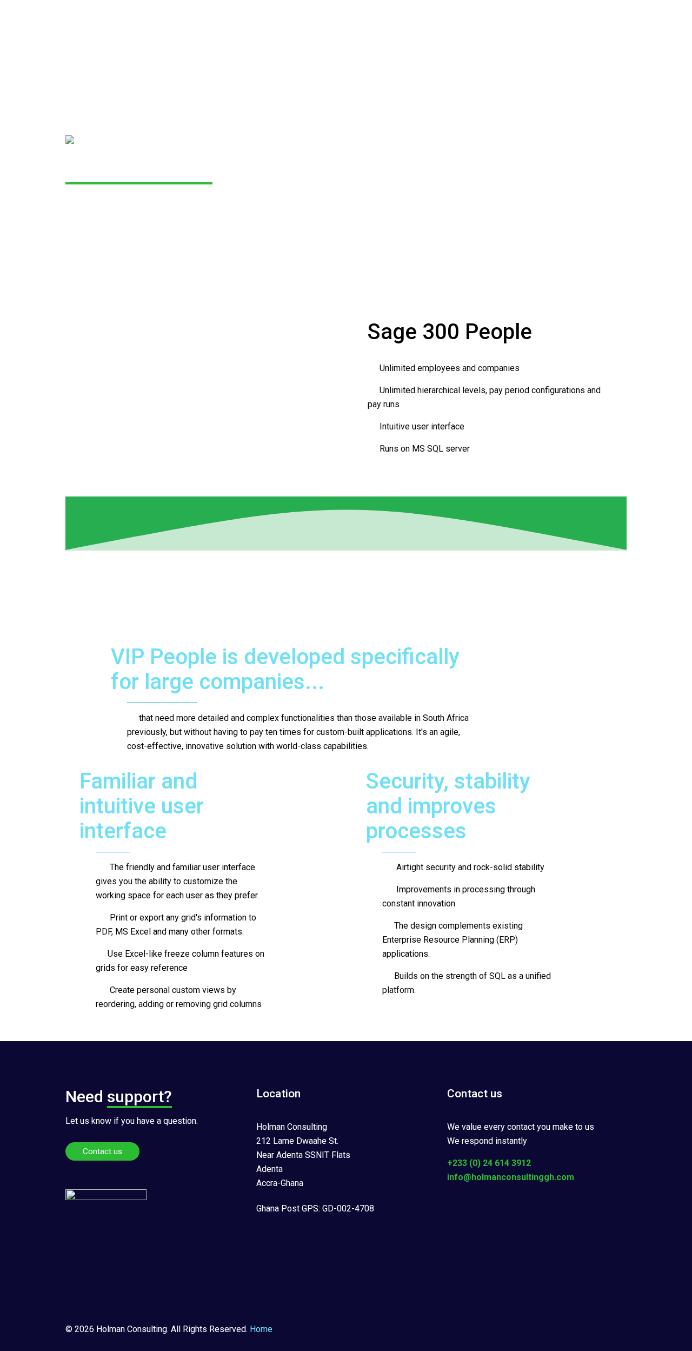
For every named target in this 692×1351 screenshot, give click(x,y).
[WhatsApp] (512, 1329)
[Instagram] (571, 1329)
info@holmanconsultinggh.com (510, 1177)
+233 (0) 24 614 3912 (489, 1163)
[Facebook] (527, 1329)
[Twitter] (542, 1329)
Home (261, 1329)
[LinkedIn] (556, 1329)
